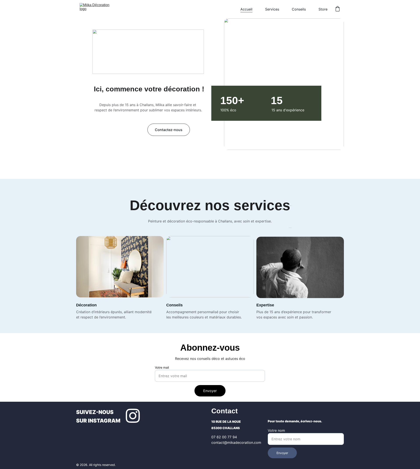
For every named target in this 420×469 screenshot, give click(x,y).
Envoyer (210, 391)
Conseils (299, 9)
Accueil (246, 9)
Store (322, 9)
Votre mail (162, 367)
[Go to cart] (337, 9)
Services (272, 9)
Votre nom (276, 430)
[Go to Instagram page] (133, 416)
